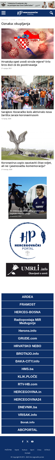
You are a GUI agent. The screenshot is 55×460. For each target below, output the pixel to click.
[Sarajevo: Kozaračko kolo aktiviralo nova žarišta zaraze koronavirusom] (27, 92)
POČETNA (8, 450)
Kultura (24, 450)
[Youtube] (32, 442)
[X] (27, 442)
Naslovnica (4, 20)
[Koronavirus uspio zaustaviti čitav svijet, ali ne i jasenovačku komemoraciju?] (27, 143)
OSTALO (47, 450)
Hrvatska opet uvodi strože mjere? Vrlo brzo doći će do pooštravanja (25, 63)
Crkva (39, 450)
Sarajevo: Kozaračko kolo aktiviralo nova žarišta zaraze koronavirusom (26, 113)
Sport (32, 450)
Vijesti (17, 450)
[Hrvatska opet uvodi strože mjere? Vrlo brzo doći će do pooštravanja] (27, 43)
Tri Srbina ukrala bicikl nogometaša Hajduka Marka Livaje (27, 212)
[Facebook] (23, 442)
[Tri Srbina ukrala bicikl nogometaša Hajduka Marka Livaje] (27, 199)
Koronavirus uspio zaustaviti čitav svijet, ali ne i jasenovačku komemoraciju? (26, 164)
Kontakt (27, 453)
